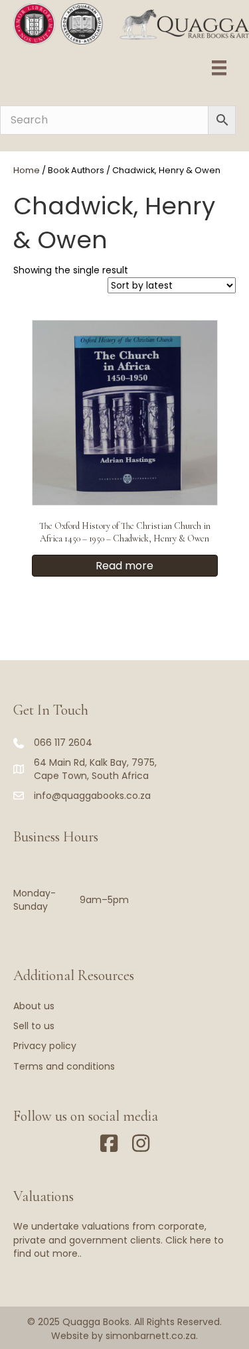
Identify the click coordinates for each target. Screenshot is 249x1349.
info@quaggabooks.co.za (92, 795)
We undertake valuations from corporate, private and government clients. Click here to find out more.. (118, 1240)
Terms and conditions (64, 1066)
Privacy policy (44, 1045)
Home (26, 170)
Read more (124, 565)
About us (33, 1006)
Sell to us (33, 1025)
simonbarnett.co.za (151, 1335)
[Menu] (219, 68)
